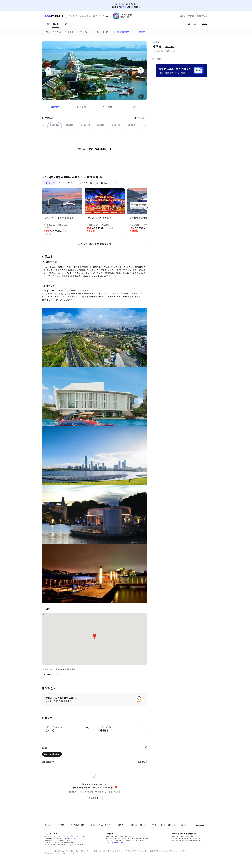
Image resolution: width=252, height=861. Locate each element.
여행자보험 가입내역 (137, 825)
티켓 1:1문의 (120, 842)
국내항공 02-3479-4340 (135, 840)
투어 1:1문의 (110, 842)
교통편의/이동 (86, 183)
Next (147, 207)
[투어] (55, 24)
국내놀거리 (107, 31)
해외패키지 (70, 31)
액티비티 (71, 183)
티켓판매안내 (157, 825)
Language (200, 825)
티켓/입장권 (49, 183)
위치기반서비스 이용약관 (100, 825)
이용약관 (61, 825)
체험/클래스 (101, 183)
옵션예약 (55, 107)
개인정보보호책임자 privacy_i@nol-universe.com (189, 840)
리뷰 (134, 107)
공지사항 (171, 825)
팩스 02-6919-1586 (113, 838)
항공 (48, 31)
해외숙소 (57, 31)
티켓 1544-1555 (125, 836)
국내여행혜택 (138, 31)
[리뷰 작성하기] (145, 747)
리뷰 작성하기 (94, 798)
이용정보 (107, 107)
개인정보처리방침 (78, 825)
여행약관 (119, 825)
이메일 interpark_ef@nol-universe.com (186, 838)
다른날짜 (140, 118)
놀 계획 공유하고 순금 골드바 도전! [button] (85, 16)
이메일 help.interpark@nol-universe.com (136, 838)
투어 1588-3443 (112, 836)
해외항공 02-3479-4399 (115, 840)
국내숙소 (94, 31)
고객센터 (184, 825)
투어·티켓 (82, 31)
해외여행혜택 (123, 31)
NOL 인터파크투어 (51, 754)
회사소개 (48, 825)
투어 (61, 183)
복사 (80, 669)
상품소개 (81, 107)
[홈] (48, 24)
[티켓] (64, 24)
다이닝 (114, 183)
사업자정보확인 (72, 838)
